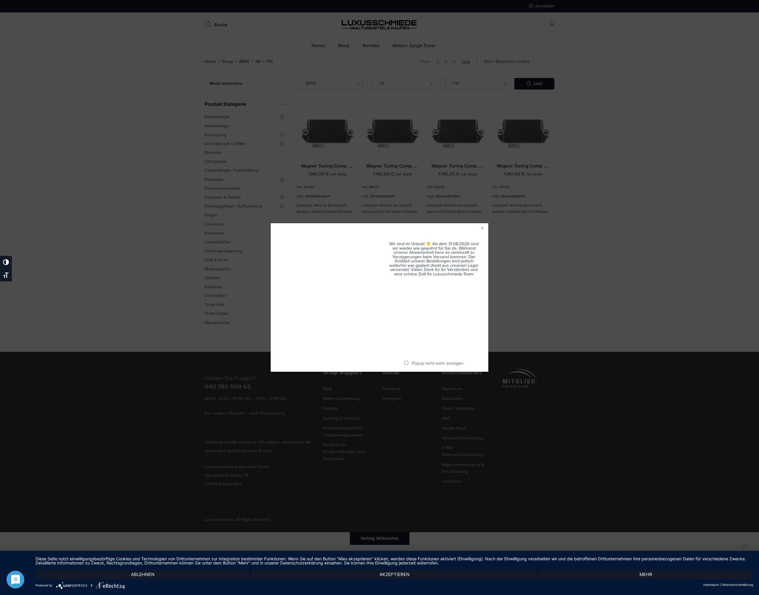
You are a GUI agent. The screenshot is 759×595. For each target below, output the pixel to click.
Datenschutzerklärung (737, 584)
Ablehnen (142, 574)
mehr (646, 574)
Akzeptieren (394, 574)
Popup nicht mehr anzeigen (437, 363)
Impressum (711, 584)
